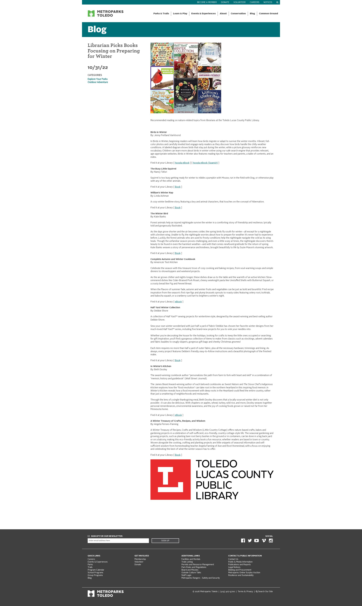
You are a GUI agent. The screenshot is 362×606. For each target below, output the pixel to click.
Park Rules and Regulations (193, 567)
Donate (225, 2)
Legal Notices (234, 567)
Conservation (238, 14)
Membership (140, 559)
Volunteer (239, 2)
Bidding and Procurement (239, 570)
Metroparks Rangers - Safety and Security (200, 578)
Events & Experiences (203, 14)
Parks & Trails (161, 14)
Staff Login (186, 575)
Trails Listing (187, 562)
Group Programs (95, 575)
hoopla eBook (182, 163)
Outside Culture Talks (191, 573)
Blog (252, 14)
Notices (268, 2)
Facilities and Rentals (190, 559)
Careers (254, 2)
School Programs (95, 573)
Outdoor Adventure (98, 82)
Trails (90, 567)
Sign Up (165, 541)
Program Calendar (96, 570)
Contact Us (233, 559)
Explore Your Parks (98, 79)
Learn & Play (180, 14)
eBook (178, 302)
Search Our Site (265, 592)
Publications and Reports (239, 565)
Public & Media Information (240, 562)
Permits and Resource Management (197, 565)
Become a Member (207, 2)
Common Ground (268, 14)
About (223, 14)
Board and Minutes (189, 570)
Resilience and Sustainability (241, 575)
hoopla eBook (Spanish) (205, 163)
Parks (90, 565)
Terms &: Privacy (245, 592)
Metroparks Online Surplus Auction (244, 573)
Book (178, 187)
